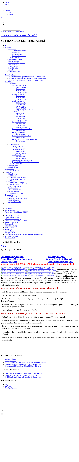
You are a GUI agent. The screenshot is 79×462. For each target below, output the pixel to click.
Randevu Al (12, 176)
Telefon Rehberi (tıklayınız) (60, 261)
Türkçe (7, 2)
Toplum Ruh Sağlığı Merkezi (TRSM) (16, 212)
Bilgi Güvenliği (13, 68)
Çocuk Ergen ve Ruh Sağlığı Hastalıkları (24, 139)
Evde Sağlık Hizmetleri (12, 215)
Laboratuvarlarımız (14, 144)
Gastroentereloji (9, 224)
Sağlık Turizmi (9, 169)
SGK (6, 384)
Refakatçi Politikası (10, 359)
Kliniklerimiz (12, 83)
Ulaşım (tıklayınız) (9, 261)
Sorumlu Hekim (21, 90)
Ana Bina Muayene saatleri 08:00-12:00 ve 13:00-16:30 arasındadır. (25, 362)
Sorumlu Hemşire (21, 92)
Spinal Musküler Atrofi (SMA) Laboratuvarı (25, 162)
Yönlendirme (9, 172)
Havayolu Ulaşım (13, 184)
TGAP (10, 70)
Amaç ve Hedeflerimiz (19, 50)
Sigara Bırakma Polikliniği (13, 219)
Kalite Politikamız (17, 54)
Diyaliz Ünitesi (9, 227)
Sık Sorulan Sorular (14, 189)
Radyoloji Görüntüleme (15, 163)
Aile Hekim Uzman (18, 101)
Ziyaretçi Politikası (10, 361)
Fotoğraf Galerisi (13, 200)
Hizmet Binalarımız (10, 75)
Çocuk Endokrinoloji (18, 132)
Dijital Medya (9, 195)
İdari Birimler (12, 64)
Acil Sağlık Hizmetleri (11, 236)
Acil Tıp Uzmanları (22, 87)
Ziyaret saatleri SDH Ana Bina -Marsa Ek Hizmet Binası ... (23, 366)
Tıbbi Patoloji (16, 155)
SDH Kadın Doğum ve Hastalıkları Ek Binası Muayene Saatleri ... (25, 364)
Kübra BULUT (21, 103)
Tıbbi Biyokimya (17, 146)
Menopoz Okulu (10, 233)
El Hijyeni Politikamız (15, 71)
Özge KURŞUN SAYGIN (24, 110)
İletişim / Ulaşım (10, 181)
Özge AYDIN (20, 104)
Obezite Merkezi (10, 238)
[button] (7, 10)
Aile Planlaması (9, 231)
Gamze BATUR (21, 108)
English (7, 4)
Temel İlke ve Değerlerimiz (16, 63)
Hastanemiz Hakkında (19, 56)
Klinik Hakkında (21, 153)
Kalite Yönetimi (13, 66)
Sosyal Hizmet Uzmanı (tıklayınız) (16, 259)
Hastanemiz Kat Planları (15, 193)
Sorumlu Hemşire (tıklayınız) (58, 259)
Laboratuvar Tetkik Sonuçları (17, 177)
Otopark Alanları (13, 191)
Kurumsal (8, 47)
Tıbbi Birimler (9, 82)
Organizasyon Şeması (15, 59)
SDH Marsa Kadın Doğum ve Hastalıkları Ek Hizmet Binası (26, 77)
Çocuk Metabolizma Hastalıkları (22, 129)
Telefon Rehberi (13, 188)
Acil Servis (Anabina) (19, 85)
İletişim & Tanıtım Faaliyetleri (17, 198)
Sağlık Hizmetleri (13, 170)
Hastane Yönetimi (13, 57)
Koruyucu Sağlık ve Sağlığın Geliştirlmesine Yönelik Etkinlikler (24, 234)
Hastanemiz (12, 49)
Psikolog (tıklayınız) (57, 256)
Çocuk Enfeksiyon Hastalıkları (21, 136)
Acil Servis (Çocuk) (18, 94)
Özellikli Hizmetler (14, 165)
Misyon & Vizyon (13, 61)
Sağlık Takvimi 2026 (14, 202)
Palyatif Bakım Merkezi (12, 217)
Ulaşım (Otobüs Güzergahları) (17, 183)
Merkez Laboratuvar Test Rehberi (22, 160)
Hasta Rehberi (12, 174)
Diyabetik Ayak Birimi (11, 222)
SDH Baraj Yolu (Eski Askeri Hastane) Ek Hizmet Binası (25, 80)
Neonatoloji (8, 229)
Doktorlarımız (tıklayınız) (12, 256)
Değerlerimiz (16, 52)
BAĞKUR (8, 386)
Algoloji (14, 111)
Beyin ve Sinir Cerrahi (19, 122)
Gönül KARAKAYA (22, 106)
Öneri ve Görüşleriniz (15, 186)
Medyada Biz (12, 196)
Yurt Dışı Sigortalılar (11, 388)
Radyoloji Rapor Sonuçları (16, 179)
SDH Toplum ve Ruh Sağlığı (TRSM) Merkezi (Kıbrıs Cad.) (27, 78)
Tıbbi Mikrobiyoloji (18, 149)
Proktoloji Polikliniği (11, 226)
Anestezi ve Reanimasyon (20, 115)
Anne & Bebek (13, 167)
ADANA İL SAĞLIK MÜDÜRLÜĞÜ (19, 35)
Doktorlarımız (20, 89)
